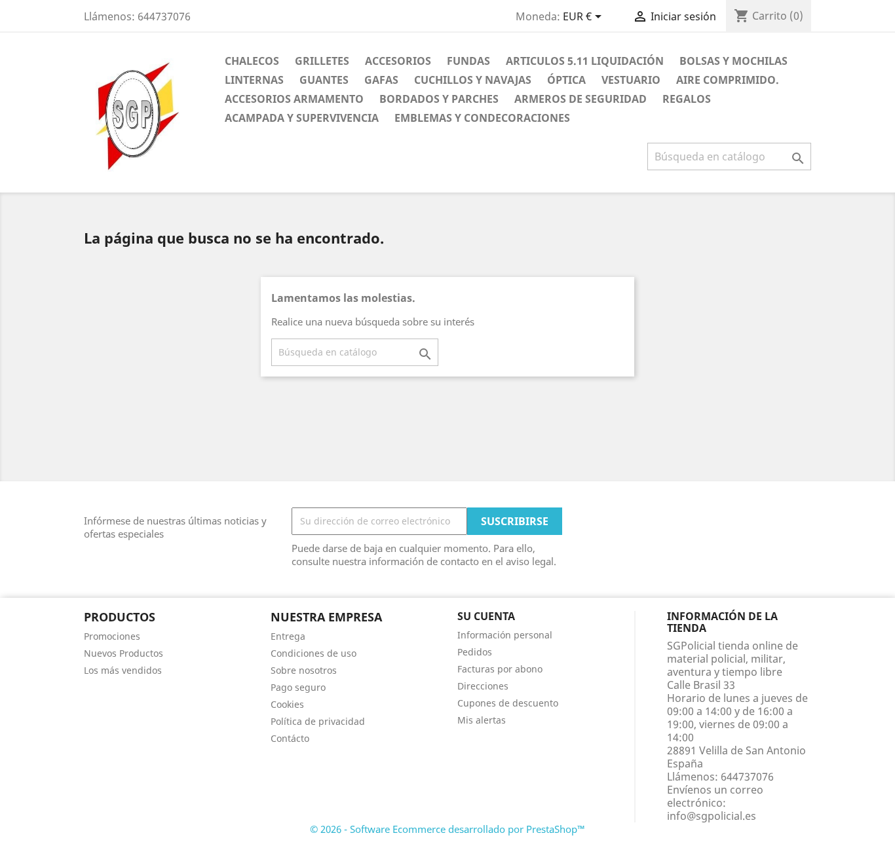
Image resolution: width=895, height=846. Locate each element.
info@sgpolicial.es (711, 816)
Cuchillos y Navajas (472, 80)
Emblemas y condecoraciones (482, 118)
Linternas (254, 80)
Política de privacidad (318, 721)
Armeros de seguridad (580, 99)
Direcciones (482, 686)
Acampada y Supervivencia (302, 118)
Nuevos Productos (123, 653)
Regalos (686, 99)
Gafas (381, 80)
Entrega (288, 636)
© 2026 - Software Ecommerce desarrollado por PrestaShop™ (447, 829)
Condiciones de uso (313, 653)
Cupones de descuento (507, 703)
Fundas (468, 61)
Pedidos (474, 652)
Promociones (112, 636)
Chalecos (252, 61)
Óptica (566, 80)
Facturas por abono (500, 669)
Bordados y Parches (439, 99)
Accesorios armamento (294, 99)
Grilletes (322, 61)
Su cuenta (486, 616)
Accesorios (398, 61)
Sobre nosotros (304, 670)
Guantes (324, 80)
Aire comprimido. (727, 80)
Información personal (504, 635)
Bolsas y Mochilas (733, 61)
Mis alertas (481, 720)
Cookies (287, 704)
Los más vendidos (123, 670)
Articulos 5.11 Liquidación (585, 61)
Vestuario (630, 80)
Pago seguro (298, 687)
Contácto (290, 738)
